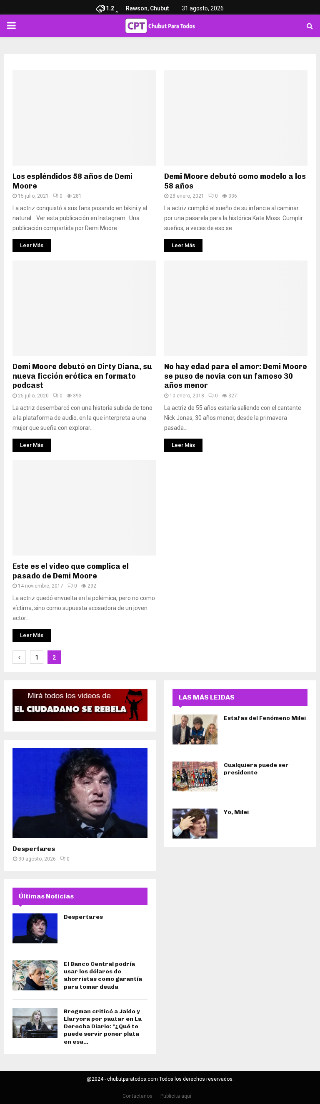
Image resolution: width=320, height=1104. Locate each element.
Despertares (33, 849)
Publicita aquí (175, 1096)
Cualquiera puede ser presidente (256, 769)
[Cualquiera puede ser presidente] (195, 776)
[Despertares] (80, 793)
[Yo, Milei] (195, 824)
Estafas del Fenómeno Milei (265, 718)
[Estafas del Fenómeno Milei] (195, 729)
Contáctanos (137, 1096)
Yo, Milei (236, 812)
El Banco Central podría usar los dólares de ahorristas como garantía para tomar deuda (103, 975)
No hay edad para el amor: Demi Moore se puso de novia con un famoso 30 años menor (235, 376)
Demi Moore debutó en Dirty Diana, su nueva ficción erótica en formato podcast (82, 376)
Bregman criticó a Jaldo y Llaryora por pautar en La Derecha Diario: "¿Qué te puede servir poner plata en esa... (103, 1026)
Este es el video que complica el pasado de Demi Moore (70, 571)
